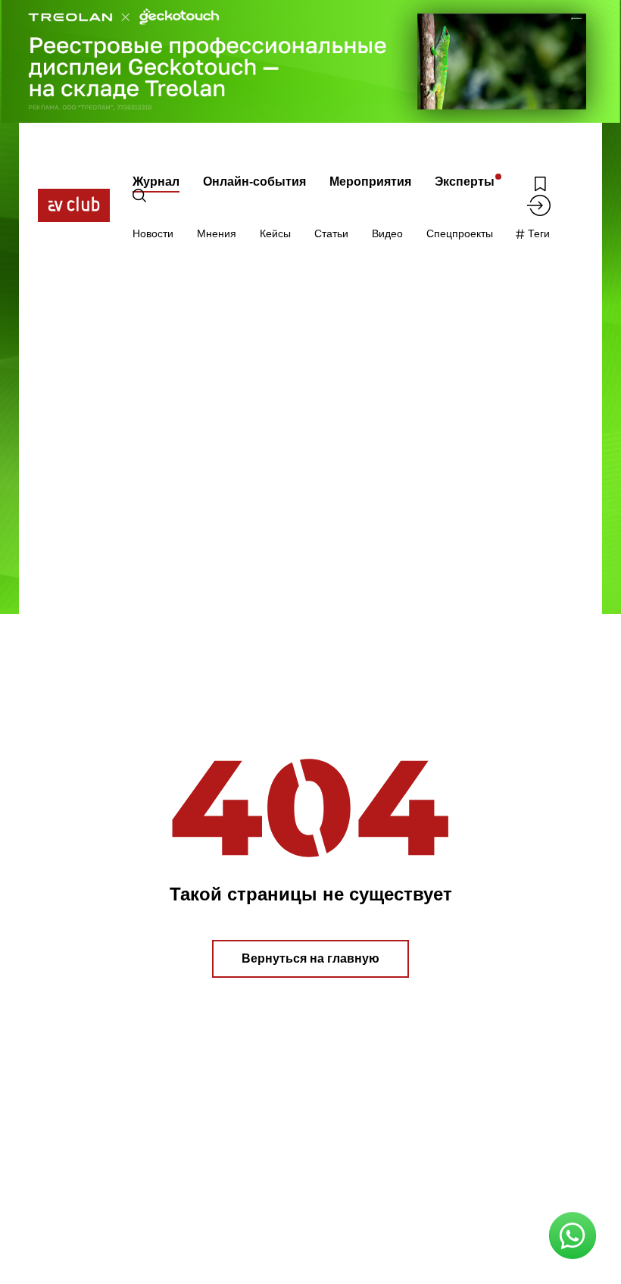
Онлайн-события (254, 181)
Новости (153, 233)
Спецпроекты (459, 233)
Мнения (216, 233)
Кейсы (275, 233)
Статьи (331, 233)
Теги (537, 233)
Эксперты (465, 181)
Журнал (156, 181)
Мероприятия (370, 181)
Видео (387, 233)
